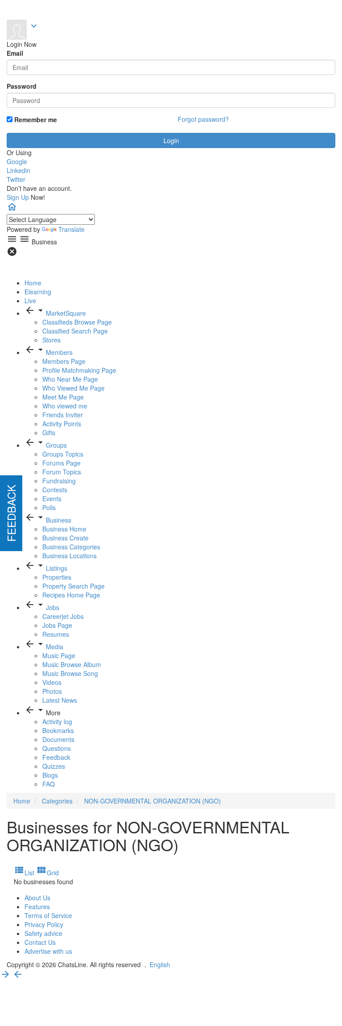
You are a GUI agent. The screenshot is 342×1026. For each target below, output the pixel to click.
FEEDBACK (11, 513)
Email (15, 53)
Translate (71, 229)
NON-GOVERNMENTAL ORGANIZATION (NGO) (152, 800)
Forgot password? (203, 119)
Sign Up (18, 197)
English (160, 964)
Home (21, 800)
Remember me (34, 119)
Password (22, 86)
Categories (57, 800)
